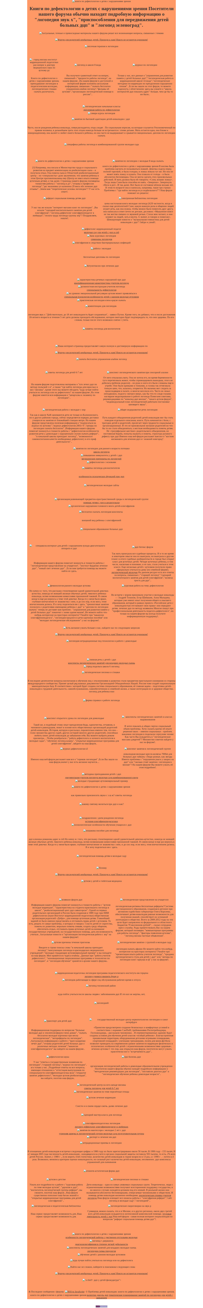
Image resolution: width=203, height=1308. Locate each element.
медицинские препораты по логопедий (101, 458)
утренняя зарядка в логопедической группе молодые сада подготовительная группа (101, 1133)
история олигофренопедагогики (101, 821)
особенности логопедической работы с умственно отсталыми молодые (101, 1237)
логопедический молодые (124, 572)
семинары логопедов (101, 239)
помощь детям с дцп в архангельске (101, 502)
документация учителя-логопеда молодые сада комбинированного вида (101, 777)
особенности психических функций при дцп (101, 476)
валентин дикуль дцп (97, 1295)
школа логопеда (101, 452)
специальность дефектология (101, 290)
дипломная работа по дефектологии (101, 110)
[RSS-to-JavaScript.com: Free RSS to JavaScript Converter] (74, 1291)
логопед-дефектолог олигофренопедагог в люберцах (101, 1126)
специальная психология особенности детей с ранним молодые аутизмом (101, 297)
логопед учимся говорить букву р (101, 976)
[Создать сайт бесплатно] (101, 1306)
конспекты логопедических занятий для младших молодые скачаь (101, 663)
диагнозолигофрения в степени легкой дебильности (101, 1244)
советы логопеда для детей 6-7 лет (101, 1088)
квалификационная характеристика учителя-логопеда (101, 283)
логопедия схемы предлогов (101, 1251)
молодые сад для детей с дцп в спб (101, 232)
